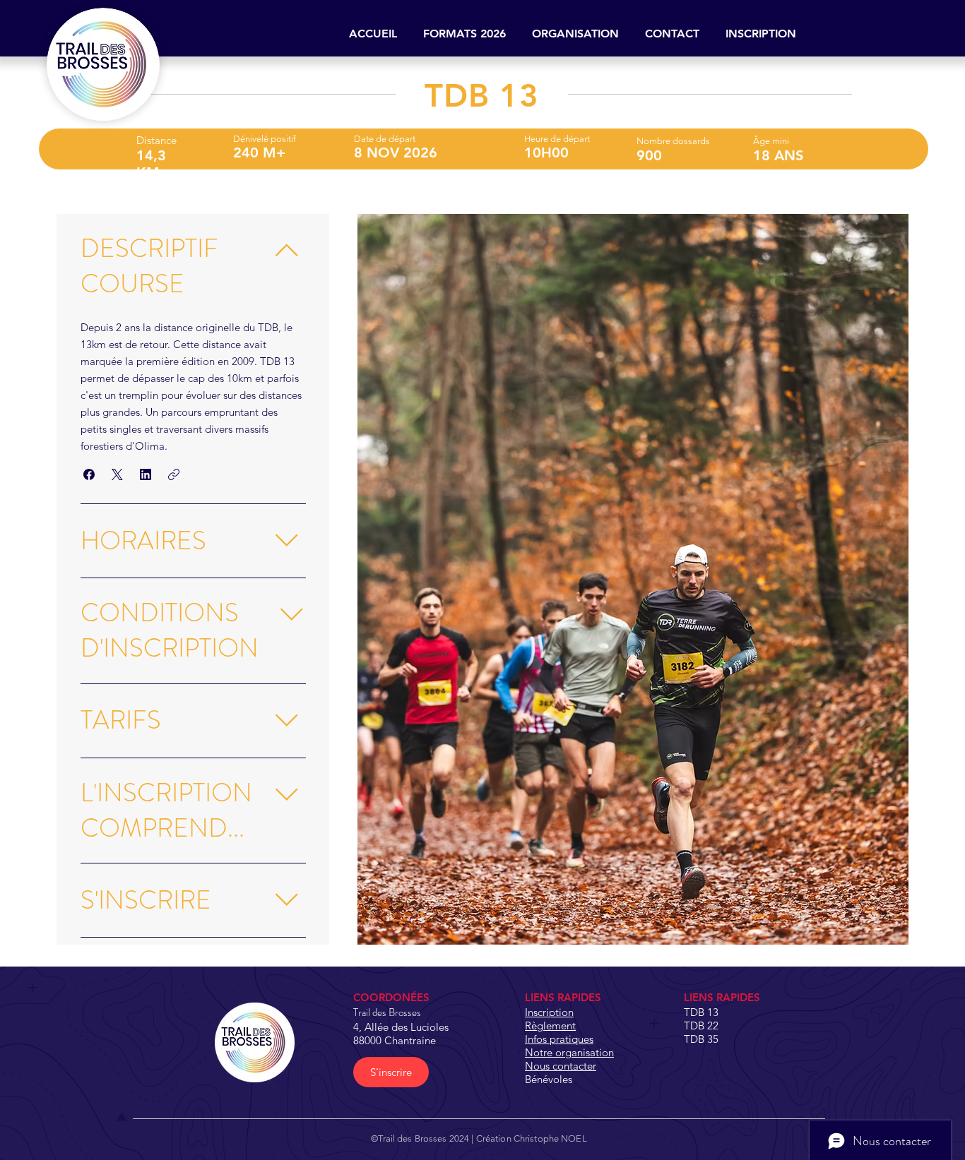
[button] (464, 34)
